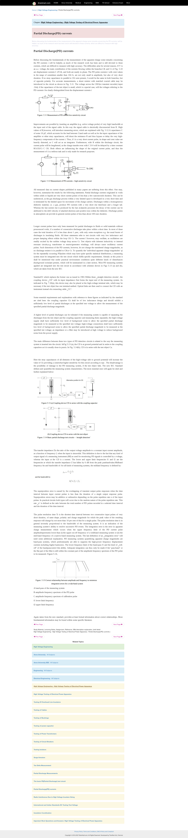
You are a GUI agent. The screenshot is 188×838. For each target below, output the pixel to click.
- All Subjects (44, 655)
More (128, 3)
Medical (78, 3)
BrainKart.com (44, 3)
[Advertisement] (142, 41)
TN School (105, 3)
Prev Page (39, 15)
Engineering (88, 3)
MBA (97, 3)
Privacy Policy (78, 831)
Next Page (117, 15)
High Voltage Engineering (47, 10)
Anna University (66, 3)
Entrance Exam (118, 3)
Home (34, 10)
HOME (56, 3)
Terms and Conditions (89, 831)
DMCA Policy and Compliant (105, 831)
